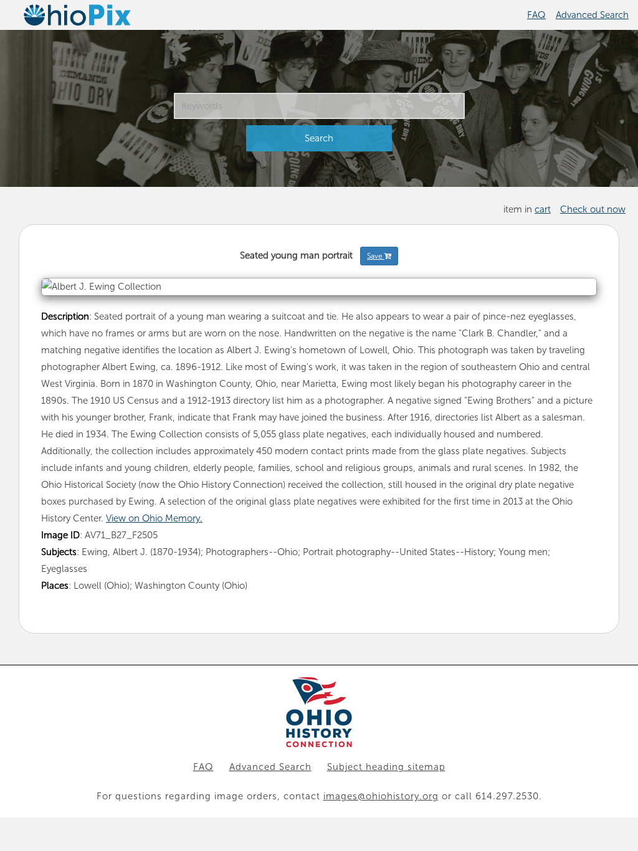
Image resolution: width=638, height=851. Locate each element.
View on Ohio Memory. (154, 518)
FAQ (536, 15)
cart (543, 209)
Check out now (593, 209)
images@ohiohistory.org (381, 796)
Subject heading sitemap (386, 767)
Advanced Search (592, 15)
